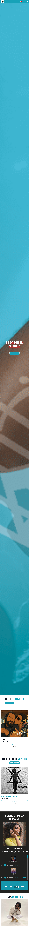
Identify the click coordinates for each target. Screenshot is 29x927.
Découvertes (14, 706)
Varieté (21, 886)
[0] (20, 2)
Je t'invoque (5, 739)
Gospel (22, 884)
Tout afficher (14, 762)
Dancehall (15, 884)
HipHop (6, 886)
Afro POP (7, 884)
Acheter (15, 744)
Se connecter (24, 1)
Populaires (19, 703)
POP (11, 886)
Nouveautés (9, 703)
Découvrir (14, 353)
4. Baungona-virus (7, 796)
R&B (16, 886)
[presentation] (12, 751)
